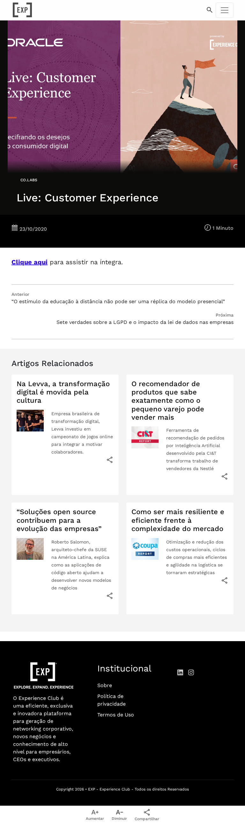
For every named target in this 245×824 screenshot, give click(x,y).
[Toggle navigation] (225, 10)
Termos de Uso (115, 715)
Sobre (104, 685)
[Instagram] (191, 672)
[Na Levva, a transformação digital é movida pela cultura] (110, 460)
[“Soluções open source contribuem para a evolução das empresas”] (110, 596)
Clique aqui (29, 262)
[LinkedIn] (180, 672)
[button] (210, 10)
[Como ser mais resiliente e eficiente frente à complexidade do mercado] (224, 580)
